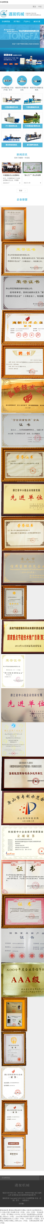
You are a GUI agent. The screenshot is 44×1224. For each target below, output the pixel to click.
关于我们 (16, 21)
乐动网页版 (4, 2)
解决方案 (37, 21)
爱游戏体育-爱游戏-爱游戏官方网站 (13, 1210)
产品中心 (27, 21)
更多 (20, 190)
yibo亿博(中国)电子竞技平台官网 (27, 1216)
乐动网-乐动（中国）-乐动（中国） (23, 1212)
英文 (34, 7)
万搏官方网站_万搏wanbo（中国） (16, 1221)
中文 (40, 7)
